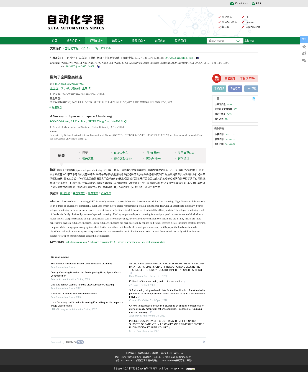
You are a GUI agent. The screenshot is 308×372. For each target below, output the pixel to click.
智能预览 (230, 78)
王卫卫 (54, 88)
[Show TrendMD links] (203, 341)
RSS (258, 3)
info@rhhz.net (177, 368)
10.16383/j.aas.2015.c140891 (180, 58)
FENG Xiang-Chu (98, 121)
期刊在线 (94, 40)
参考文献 (186, 152)
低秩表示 (106, 193)
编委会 (116, 40)
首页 (54, 40)
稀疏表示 (93, 193)
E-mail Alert (241, 3)
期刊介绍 (72, 40)
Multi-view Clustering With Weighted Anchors (74, 293)
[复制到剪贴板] (197, 58)
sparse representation (128, 242)
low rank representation (153, 242)
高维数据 (65, 193)
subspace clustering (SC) (102, 242)
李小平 (65, 88)
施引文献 (123, 158)
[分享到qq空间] (304, 46)
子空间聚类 (79, 193)
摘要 (85, 152)
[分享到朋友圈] (304, 60)
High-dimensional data (76, 242)
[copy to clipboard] (98, 66)
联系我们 (180, 40)
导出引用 (235, 88)
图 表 (153, 152)
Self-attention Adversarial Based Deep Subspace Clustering (81, 263)
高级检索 (249, 40)
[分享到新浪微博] (304, 53)
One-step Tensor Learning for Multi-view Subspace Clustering (82, 284)
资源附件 (153, 158)
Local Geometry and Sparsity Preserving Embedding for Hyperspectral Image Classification (87, 304)
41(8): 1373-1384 (102, 48)
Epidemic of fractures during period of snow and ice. (156, 281)
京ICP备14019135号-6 (172, 353)
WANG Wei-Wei (59, 121)
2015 (85, 48)
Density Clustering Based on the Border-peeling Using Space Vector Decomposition (86, 274)
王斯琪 (86, 88)
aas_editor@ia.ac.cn (181, 357)
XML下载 (251, 88)
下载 (247, 78)
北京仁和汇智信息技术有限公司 (137, 368)
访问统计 (183, 158)
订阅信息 (160, 40)
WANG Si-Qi (119, 121)
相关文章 (88, 158)
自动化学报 (71, 48)
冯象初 (75, 88)
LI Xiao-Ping (78, 121)
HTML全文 (121, 152)
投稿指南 (137, 40)
